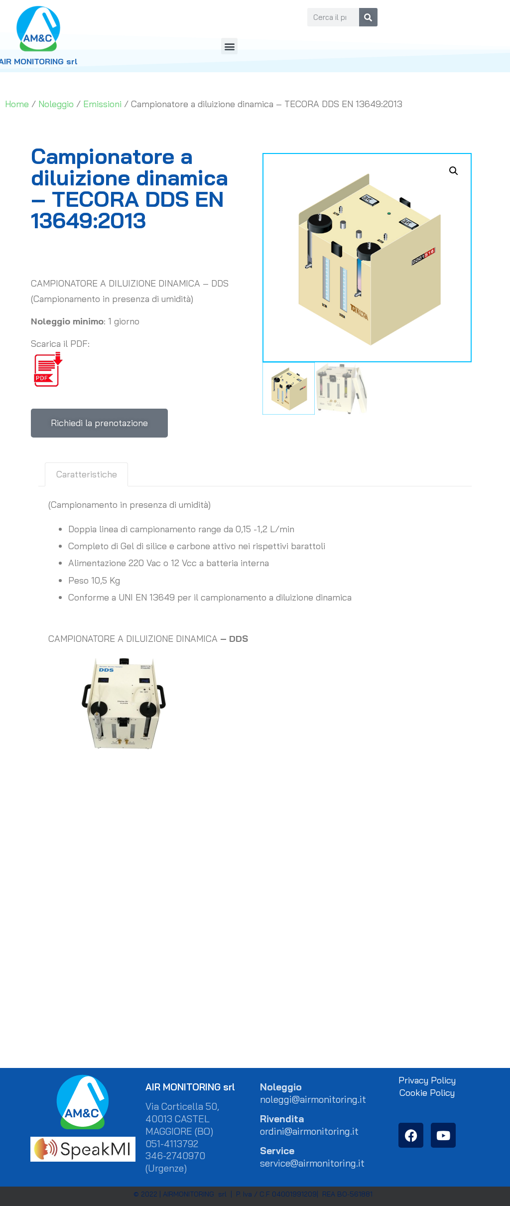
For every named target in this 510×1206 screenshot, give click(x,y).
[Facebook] (410, 1135)
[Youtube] (443, 1135)
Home (17, 104)
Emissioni (102, 104)
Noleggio (56, 104)
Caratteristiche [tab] (86, 474)
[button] (229, 46)
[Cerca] (368, 17)
